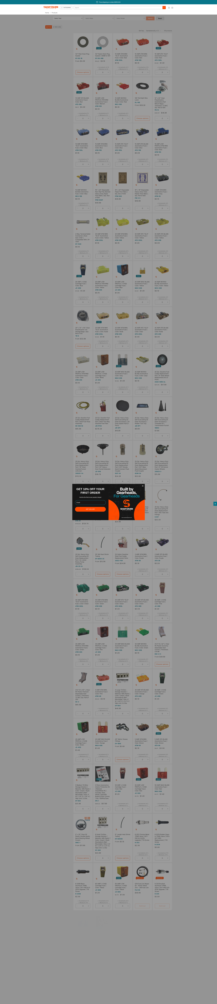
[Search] (164, 7)
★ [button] (215, 503)
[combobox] (118, 7)
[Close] (143, 486)
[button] (66, 7)
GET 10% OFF (90, 509)
